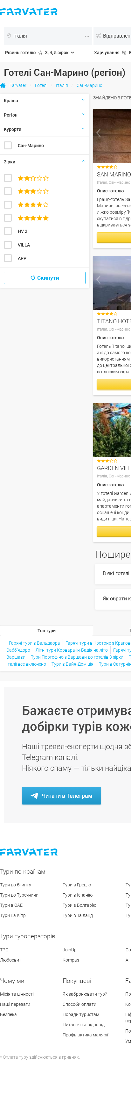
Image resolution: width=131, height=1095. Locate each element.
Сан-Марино (31, 145)
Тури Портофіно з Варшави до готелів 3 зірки (77, 657)
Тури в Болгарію (79, 905)
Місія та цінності (17, 994)
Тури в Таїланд (78, 915)
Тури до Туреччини (19, 895)
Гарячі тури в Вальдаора (34, 643)
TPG (4, 949)
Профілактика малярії (85, 1034)
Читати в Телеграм (67, 795)
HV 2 (22, 231)
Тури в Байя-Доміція (72, 664)
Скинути (48, 278)
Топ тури (47, 630)
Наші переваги (15, 1004)
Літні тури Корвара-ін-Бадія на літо (72, 650)
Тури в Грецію (77, 884)
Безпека (8, 1014)
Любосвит (10, 960)
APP (22, 258)
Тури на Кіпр (13, 915)
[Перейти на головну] (29, 852)
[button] (98, 133)
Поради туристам (81, 1014)
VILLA (24, 244)
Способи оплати (79, 1004)
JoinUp (70, 949)
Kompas (71, 960)
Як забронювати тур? (85, 994)
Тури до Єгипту (15, 884)
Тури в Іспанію (78, 895)
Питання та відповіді (84, 1024)
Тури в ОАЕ (11, 905)
